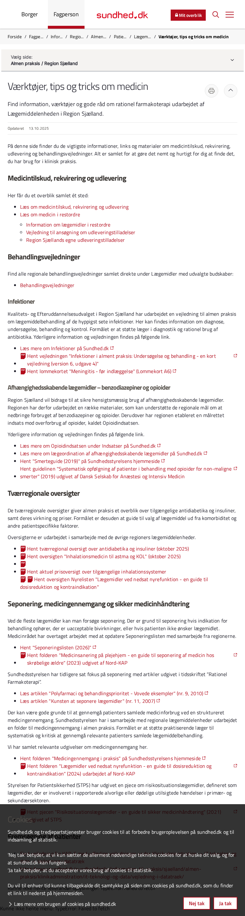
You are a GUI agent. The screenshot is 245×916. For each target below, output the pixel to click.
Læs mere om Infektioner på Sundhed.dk (64, 348)
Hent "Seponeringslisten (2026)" (55, 647)
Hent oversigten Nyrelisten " (114, 583)
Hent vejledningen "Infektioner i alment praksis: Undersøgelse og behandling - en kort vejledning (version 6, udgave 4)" (121, 359)
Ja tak (225, 903)
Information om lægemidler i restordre (68, 224)
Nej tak (196, 903)
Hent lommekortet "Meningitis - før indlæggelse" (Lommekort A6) (99, 371)
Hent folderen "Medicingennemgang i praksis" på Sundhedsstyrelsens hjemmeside (110, 758)
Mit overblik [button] (190, 15)
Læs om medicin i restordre (50, 214)
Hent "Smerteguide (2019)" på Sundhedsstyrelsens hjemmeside (90, 461)
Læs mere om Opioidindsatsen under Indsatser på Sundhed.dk (88, 446)
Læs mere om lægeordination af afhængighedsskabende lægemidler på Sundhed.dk (111, 453)
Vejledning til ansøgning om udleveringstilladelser (80, 232)
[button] (230, 14)
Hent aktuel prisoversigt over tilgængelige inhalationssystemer (96, 571)
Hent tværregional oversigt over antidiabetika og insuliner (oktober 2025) (108, 548)
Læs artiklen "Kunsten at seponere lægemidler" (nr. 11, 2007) (87, 701)
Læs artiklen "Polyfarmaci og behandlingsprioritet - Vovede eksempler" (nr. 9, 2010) (111, 693)
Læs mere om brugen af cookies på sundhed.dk (65, 904)
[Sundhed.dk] (122, 14)
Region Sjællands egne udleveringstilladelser (75, 240)
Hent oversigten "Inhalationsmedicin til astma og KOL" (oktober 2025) (104, 556)
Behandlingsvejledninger (47, 285)
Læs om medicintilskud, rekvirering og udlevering (74, 207)
